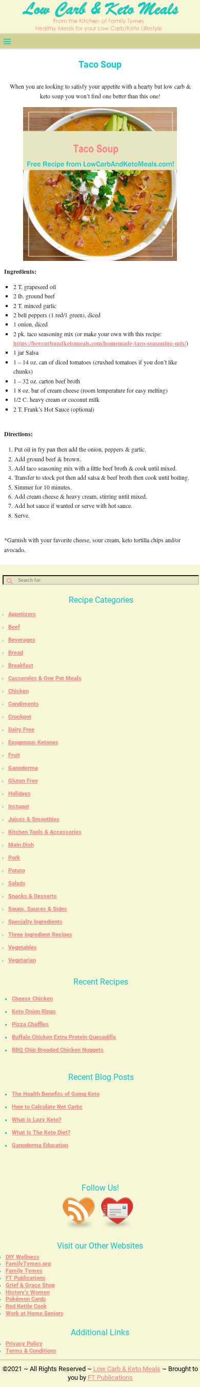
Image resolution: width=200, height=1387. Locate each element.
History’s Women (28, 1292)
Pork (14, 857)
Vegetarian (22, 960)
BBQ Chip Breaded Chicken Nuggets (58, 1050)
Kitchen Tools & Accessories (45, 832)
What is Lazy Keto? (36, 1119)
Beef (14, 627)
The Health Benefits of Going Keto (55, 1094)
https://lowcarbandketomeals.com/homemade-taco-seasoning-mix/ (99, 343)
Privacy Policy (24, 1343)
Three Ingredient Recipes (40, 934)
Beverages (21, 640)
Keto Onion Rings (34, 1011)
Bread (15, 652)
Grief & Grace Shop (30, 1285)
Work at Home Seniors (35, 1313)
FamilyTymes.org (28, 1263)
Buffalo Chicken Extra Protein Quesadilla (64, 1037)
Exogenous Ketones (33, 742)
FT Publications (26, 1278)
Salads (17, 883)
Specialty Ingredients (35, 922)
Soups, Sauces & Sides (37, 909)
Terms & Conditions (31, 1351)
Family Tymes (24, 1271)
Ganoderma (23, 768)
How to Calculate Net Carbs (47, 1107)
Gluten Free (23, 781)
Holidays (19, 793)
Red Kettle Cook (26, 1306)
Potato (16, 870)
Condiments (23, 704)
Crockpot (19, 716)
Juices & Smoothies (33, 819)
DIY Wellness (22, 1257)
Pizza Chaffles (30, 1024)
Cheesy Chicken (32, 998)
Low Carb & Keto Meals (127, 1369)
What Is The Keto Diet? (41, 1132)
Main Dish (21, 845)
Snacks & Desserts (32, 896)
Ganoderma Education (40, 1145)
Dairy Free (21, 729)
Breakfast (20, 665)
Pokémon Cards (26, 1299)
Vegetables (22, 947)
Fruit (14, 755)
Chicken (18, 691)
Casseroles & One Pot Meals (45, 678)
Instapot (18, 806)
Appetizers (22, 614)
